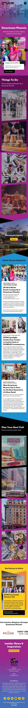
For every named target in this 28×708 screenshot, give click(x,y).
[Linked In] (12, 698)
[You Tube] (16, 698)
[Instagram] (5, 698)
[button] (2, 50)
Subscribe (13, 239)
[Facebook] (8, 698)
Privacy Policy (14, 703)
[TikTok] (23, 698)
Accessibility (14, 705)
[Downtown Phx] (15, 662)
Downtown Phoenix (11, 702)
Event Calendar (9, 71)
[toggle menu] (25, 3)
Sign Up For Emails (13, 650)
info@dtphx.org (14, 675)
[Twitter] (19, 698)
